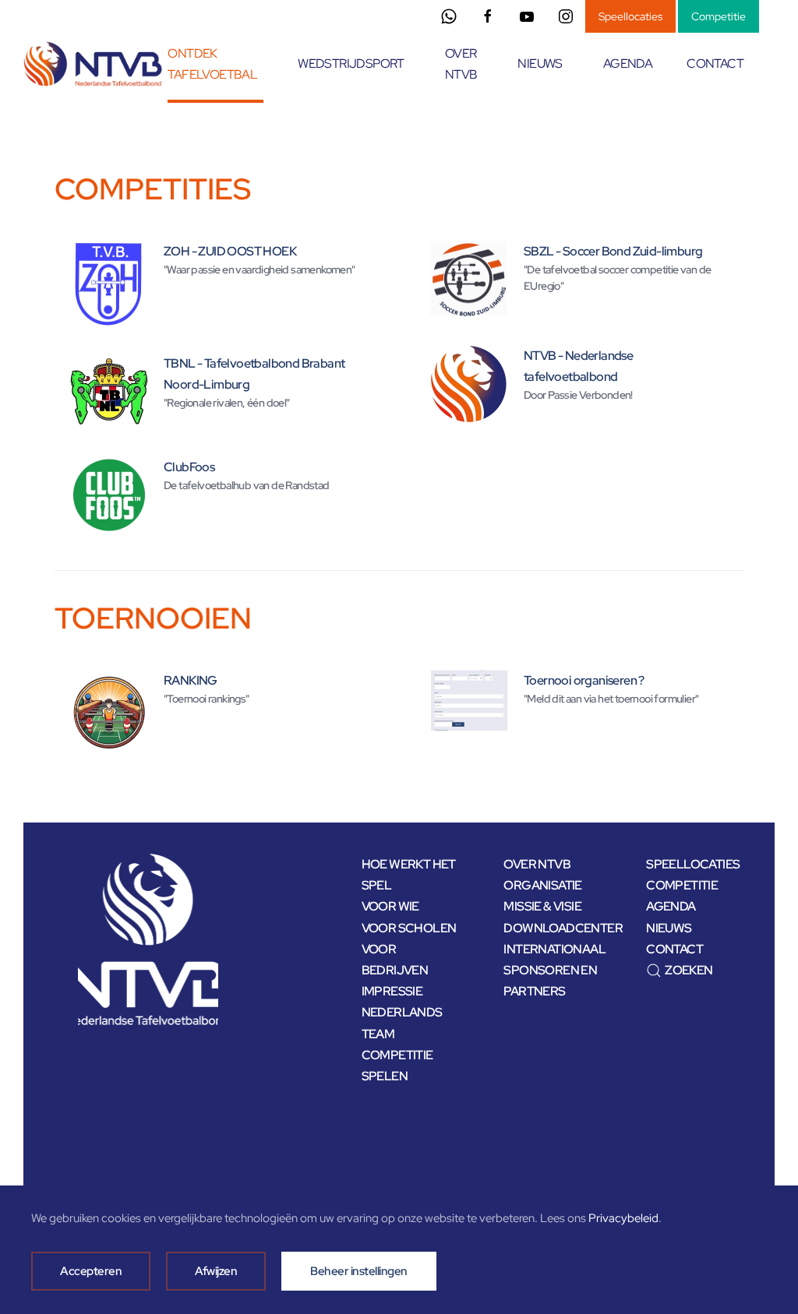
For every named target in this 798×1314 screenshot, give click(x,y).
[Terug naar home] (95, 64)
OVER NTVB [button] (461, 64)
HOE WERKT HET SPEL (409, 874)
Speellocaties (630, 16)
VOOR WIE (390, 906)
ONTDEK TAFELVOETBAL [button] (212, 64)
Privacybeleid (623, 1218)
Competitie (718, 16)
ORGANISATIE (542, 885)
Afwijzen (216, 1271)
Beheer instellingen (359, 1271)
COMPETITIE (682, 885)
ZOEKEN (688, 970)
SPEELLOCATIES (693, 864)
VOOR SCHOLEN (409, 928)
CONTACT (715, 63)
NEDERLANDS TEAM (402, 1022)
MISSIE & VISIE (542, 906)
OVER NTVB (536, 864)
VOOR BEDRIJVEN (395, 959)
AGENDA (627, 63)
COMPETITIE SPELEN (397, 1065)
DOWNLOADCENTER (552, 928)
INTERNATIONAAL (552, 949)
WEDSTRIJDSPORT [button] (351, 63)
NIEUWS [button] (539, 63)
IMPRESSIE (392, 991)
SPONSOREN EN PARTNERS (550, 980)
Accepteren (91, 1271)
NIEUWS (668, 928)
